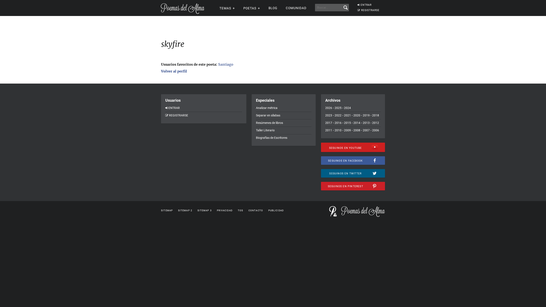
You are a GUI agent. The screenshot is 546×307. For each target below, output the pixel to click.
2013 (366, 122)
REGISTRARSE (370, 10)
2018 (375, 115)
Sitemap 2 (185, 210)
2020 (356, 115)
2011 (328, 130)
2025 (338, 107)
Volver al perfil (174, 71)
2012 (375, 122)
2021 (347, 115)
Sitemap (167, 210)
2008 (356, 130)
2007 (366, 130)
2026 (328, 107)
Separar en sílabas (268, 115)
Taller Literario (265, 130)
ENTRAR (366, 4)
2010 (338, 130)
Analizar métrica (266, 107)
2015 (347, 122)
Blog (273, 8)
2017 (328, 122)
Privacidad (224, 210)
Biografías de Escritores (271, 137)
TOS (240, 210)
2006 (375, 130)
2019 (366, 115)
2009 (347, 130)
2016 (338, 122)
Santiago (225, 64)
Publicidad (276, 210)
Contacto (255, 210)
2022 (338, 115)
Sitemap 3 (204, 210)
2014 (356, 122)
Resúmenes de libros (269, 122)
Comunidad (296, 8)
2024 (347, 107)
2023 (328, 115)
